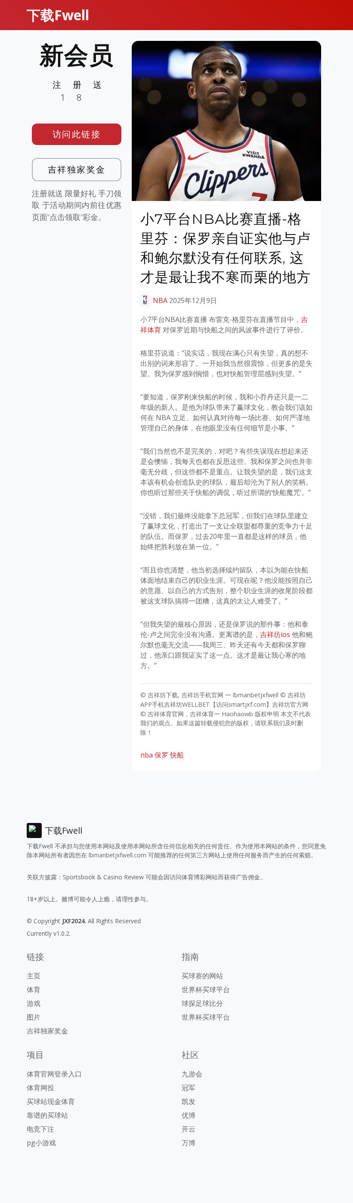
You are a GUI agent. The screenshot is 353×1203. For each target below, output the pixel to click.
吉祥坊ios (275, 634)
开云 (188, 1129)
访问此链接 (77, 134)
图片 (33, 1017)
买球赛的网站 (202, 975)
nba (146, 755)
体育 (33, 989)
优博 (188, 1115)
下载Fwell (58, 15)
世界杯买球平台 (206, 989)
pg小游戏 (41, 1142)
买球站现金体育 (51, 1101)
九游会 (192, 1074)
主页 (33, 975)
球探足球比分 (202, 1003)
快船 (177, 755)
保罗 (161, 755)
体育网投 (40, 1087)
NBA (160, 300)
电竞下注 (40, 1129)
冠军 (188, 1087)
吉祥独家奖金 (77, 169)
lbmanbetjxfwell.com (117, 855)
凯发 (188, 1101)
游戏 (33, 1003)
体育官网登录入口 (54, 1074)
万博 (188, 1142)
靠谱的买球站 (47, 1115)
